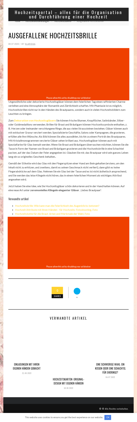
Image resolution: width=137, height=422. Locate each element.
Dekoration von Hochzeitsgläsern (35, 120)
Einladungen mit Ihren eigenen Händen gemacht (27, 366)
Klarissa (30, 44)
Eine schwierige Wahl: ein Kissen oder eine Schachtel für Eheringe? (110, 368)
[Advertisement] (68, 72)
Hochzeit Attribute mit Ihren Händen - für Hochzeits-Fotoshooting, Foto (56, 209)
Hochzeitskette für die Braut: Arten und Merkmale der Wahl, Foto (52, 213)
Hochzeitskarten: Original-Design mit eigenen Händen (68, 381)
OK (107, 417)
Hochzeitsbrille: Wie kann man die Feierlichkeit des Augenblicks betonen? (57, 205)
